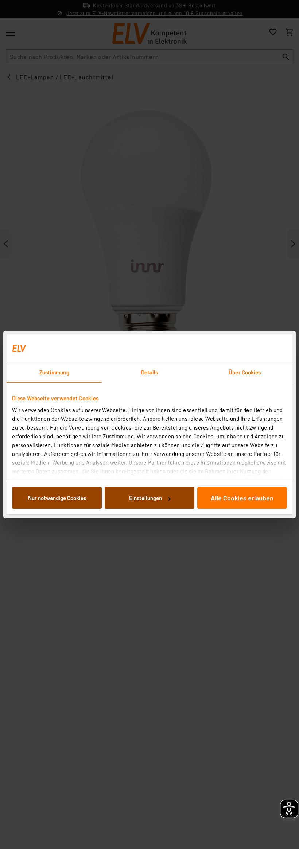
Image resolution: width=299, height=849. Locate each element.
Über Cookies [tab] (245, 372)
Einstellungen (145, 498)
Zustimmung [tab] (54, 372)
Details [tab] (149, 372)
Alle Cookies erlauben (242, 498)
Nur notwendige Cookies (57, 498)
